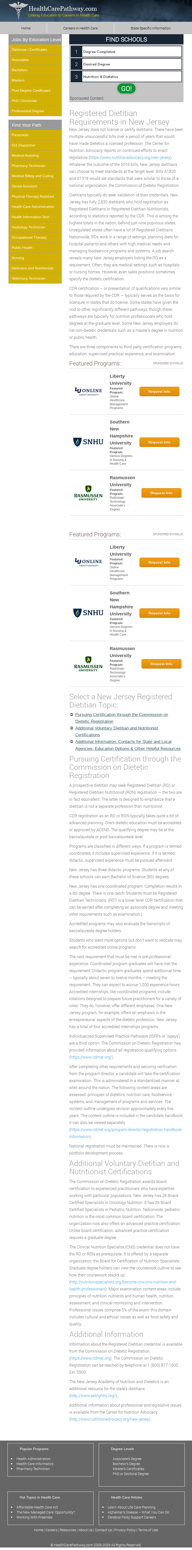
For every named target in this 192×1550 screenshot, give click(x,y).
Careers (52, 1530)
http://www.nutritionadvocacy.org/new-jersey (109, 1419)
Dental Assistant (24, 186)
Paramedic (20, 135)
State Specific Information (150, 28)
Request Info (159, 391)
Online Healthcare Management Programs (119, 402)
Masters (18, 80)
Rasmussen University (122, 481)
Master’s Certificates (128, 1468)
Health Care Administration (33, 207)
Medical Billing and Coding (33, 176)
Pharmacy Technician (29, 166)
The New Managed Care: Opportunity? (45, 1512)
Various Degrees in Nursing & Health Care (121, 459)
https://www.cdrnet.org (90, 1358)
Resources (68, 1530)
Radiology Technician (28, 227)
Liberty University (121, 380)
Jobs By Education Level (36, 39)
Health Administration (33, 1458)
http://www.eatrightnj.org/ (93, 1395)
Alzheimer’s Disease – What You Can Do (138, 1512)
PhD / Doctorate (24, 101)
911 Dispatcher (24, 145)
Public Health (22, 248)
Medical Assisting (25, 155)
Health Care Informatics (35, 1463)
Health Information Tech (31, 217)
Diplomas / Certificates (29, 49)
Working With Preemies (34, 1517)
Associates (20, 60)
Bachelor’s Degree (126, 1463)
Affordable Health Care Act (37, 1507)
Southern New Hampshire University (121, 432)
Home (25, 28)
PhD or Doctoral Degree (131, 1473)
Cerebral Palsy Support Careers (132, 1517)
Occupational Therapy (29, 237)
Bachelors (20, 70)
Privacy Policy (125, 1530)
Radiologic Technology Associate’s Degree (118, 503)
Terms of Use (148, 1530)
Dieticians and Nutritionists (33, 268)
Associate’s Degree (127, 1458)
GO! (126, 88)
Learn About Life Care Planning (132, 1507)
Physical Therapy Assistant (33, 196)
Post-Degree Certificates (31, 90)
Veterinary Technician (29, 278)
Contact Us (103, 1530)
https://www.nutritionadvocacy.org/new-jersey (130, 157)
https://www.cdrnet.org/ (91, 1057)
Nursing (18, 258)
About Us (85, 1530)
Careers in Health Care (80, 28)
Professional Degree (28, 111)
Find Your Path (26, 125)
